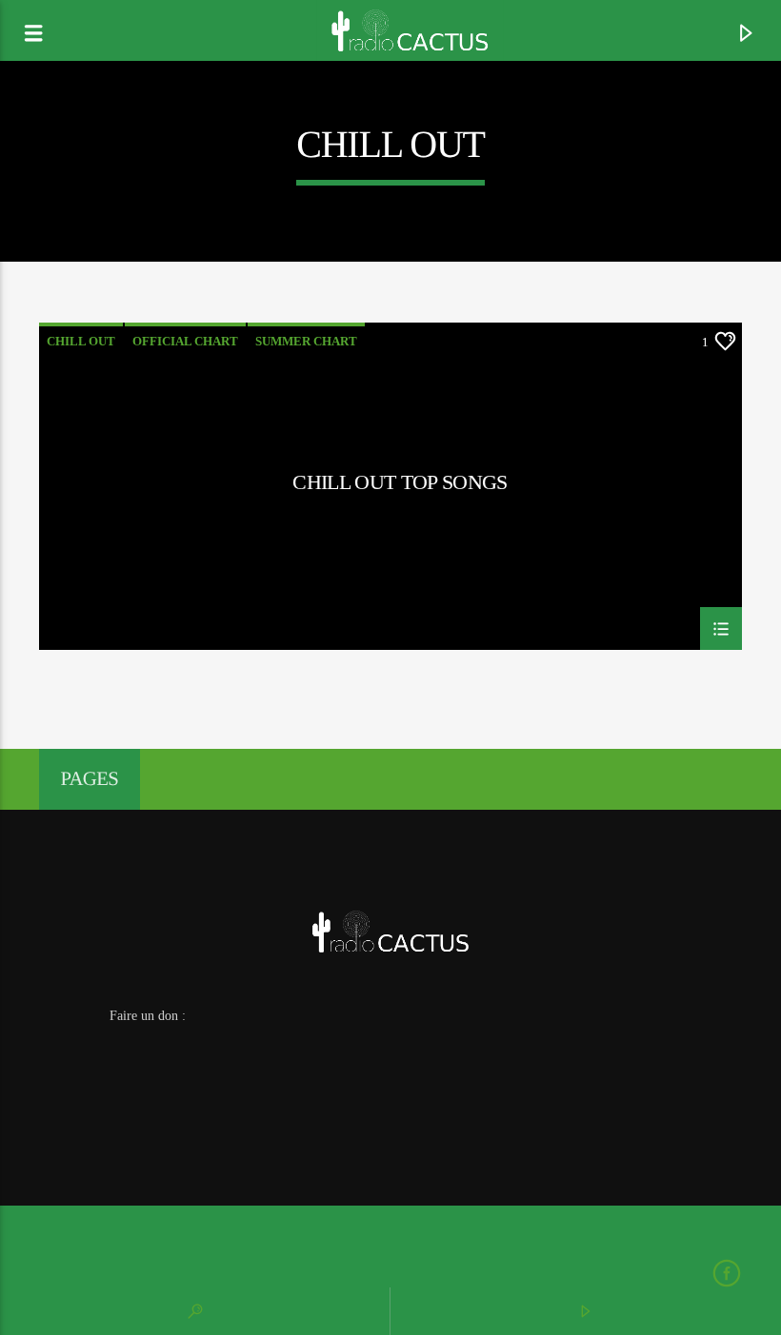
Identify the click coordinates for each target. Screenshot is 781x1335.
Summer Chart (306, 341)
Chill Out (81, 341)
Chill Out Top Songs (399, 482)
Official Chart (185, 341)
